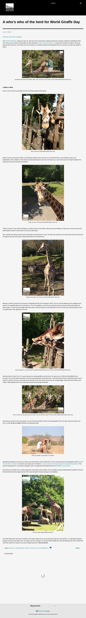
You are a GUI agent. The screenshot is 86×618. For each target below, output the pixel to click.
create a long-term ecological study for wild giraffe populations (60, 464)
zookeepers (44, 548)
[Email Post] (51, 548)
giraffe (27, 548)
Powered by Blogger (44, 611)
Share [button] (78, 548)
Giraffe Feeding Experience (46, 43)
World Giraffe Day (11, 41)
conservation (19, 548)
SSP (38, 548)
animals (12, 548)
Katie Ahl (34, 548)
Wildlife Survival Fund (63, 466)
